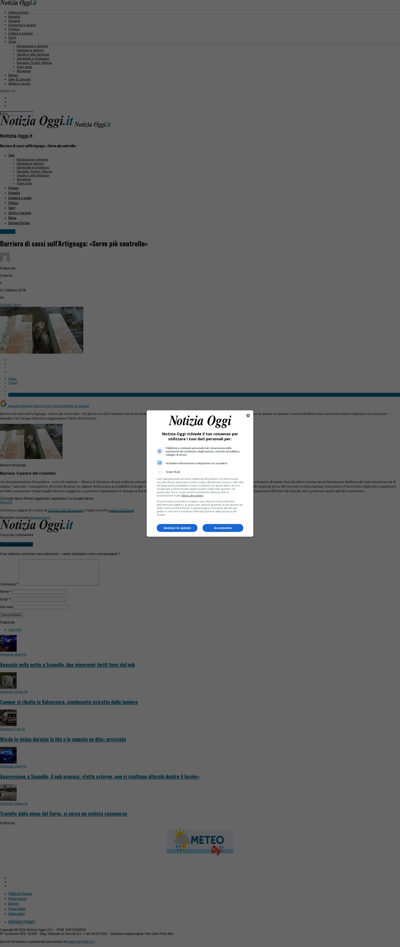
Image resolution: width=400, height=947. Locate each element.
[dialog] (200, 473)
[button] (200, 472)
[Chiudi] (248, 415)
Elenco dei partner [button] (192, 495)
